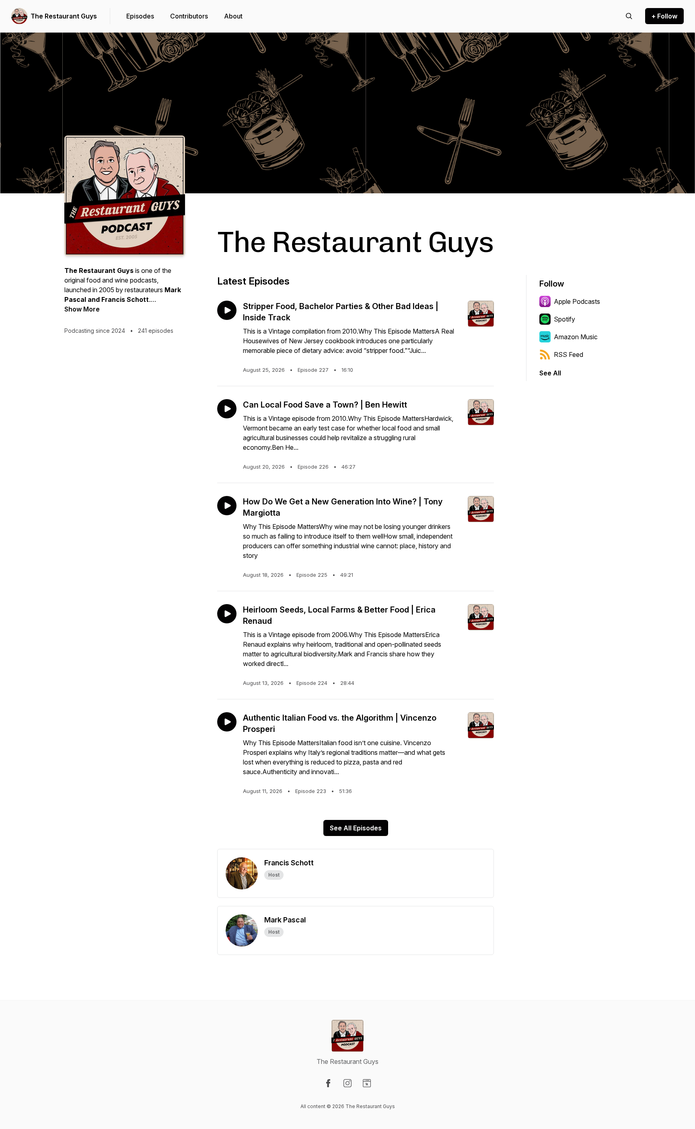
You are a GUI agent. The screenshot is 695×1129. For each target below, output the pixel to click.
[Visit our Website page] (367, 1083)
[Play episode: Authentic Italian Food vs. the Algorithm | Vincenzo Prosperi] (226, 721)
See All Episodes (356, 828)
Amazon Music (576, 337)
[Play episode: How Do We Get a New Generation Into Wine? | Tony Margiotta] (226, 505)
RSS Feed (568, 354)
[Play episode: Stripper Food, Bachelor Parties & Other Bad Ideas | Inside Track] (226, 310)
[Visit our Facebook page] (328, 1083)
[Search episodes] (629, 16)
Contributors (189, 16)
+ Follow (664, 16)
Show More (82, 309)
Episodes (140, 16)
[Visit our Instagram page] (347, 1083)
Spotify (564, 319)
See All (550, 373)
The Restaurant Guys (64, 16)
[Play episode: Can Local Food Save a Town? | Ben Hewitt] (226, 408)
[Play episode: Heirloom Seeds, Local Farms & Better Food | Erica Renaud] (226, 613)
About (233, 16)
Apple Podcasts (577, 301)
